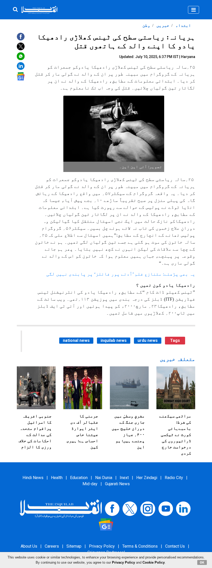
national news (76, 340)
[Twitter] (130, 508)
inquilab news (114, 340)
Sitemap (73, 546)
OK (202, 562)
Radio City (174, 477)
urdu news (148, 340)
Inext (124, 477)
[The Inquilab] (61, 508)
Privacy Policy (102, 546)
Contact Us (175, 546)
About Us (29, 546)
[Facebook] (112, 508)
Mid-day (89, 483)
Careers (52, 546)
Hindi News (32, 477)
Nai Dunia (103, 477)
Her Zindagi (146, 477)
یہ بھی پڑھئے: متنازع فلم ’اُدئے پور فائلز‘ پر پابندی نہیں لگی (120, 274)
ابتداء (183, 25)
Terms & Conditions (140, 546)
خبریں (162, 25)
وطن (146, 25)
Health (57, 477)
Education (79, 477)
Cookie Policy (153, 562)
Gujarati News (117, 483)
